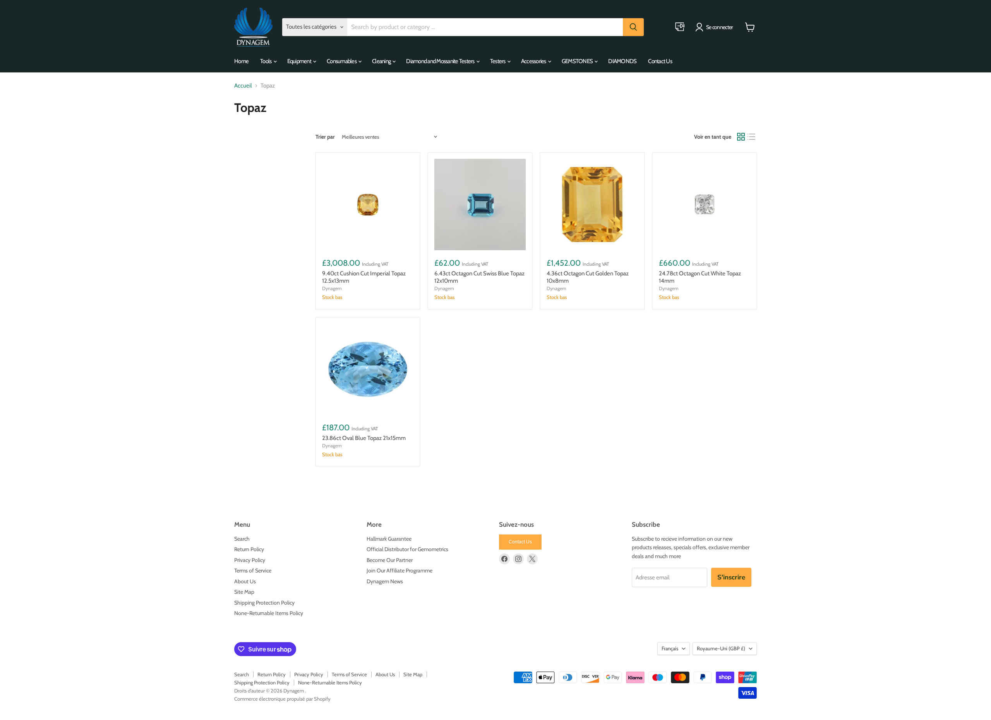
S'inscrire (731, 577)
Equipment (299, 61)
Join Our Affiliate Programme (399, 570)
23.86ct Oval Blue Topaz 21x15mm (364, 438)
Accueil (243, 85)
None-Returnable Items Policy (268, 613)
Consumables (342, 61)
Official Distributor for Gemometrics (407, 549)
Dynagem (332, 288)
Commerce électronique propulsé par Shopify (282, 699)
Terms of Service (252, 570)
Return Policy (249, 549)
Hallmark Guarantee (389, 538)
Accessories (534, 61)
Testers (498, 61)
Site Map (244, 591)
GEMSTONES (578, 61)
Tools (266, 61)
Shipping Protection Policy (264, 602)
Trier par (325, 137)
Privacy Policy (249, 560)
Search (242, 538)
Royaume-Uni (721, 648)
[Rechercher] (633, 27)
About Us (245, 581)
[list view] (751, 136)
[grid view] (741, 136)
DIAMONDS (622, 61)
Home (241, 61)
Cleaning (381, 61)
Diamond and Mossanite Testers (440, 61)
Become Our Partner (390, 560)
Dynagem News (385, 581)
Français (670, 648)
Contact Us (660, 61)
